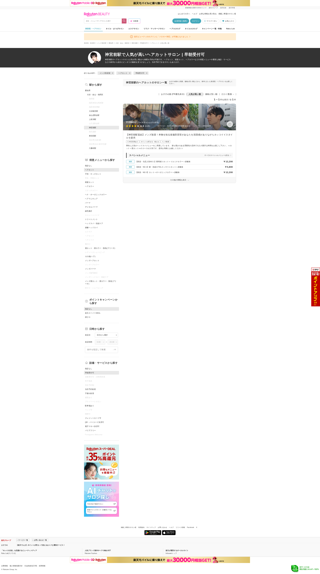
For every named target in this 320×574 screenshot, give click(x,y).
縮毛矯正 (88, 211)
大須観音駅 (93, 111)
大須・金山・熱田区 (122, 43)
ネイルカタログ (191, 29)
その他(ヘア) (90, 256)
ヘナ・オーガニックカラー (96, 195)
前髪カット (89, 182)
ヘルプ (194, 14)
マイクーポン (212, 21)
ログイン (195, 21)
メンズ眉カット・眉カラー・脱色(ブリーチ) (100, 282)
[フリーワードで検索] (124, 20)
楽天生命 (223, 8)
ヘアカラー (89, 186)
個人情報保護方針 (16, 566)
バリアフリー (90, 430)
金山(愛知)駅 (94, 115)
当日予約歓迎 (90, 389)
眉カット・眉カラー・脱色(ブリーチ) (100, 248)
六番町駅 (92, 148)
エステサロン (133, 29)
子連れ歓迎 (89, 393)
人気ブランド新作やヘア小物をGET (98, 550)
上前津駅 (92, 119)
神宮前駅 (135, 43)
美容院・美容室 (89, 43)
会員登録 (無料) (180, 21)
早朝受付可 (144, 43)
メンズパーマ (90, 269)
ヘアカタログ (175, 29)
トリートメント (91, 219)
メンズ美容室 (101, 43)
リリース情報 (180, 527)
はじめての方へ (184, 14)
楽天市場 (232, 8)
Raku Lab (230, 29)
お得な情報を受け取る (208, 14)
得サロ (87, 317)
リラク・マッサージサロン (154, 29)
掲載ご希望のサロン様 (227, 14)
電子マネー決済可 (92, 426)
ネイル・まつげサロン (115, 29)
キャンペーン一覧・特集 (212, 29)
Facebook (190, 527)
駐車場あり (89, 406)
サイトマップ (151, 527)
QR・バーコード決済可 (94, 422)
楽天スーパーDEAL (92, 313)
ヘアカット (154, 43)
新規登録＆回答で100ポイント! (195, 8)
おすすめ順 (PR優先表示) (172, 94)
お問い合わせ (162, 527)
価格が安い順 (211, 94)
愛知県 (111, 43)
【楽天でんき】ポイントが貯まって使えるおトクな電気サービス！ (40, 545)
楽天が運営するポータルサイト (177, 550)
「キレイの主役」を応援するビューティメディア (19, 550)
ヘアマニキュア (91, 199)
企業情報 (4, 566)
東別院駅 (92, 136)
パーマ (87, 203)
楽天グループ (213, 8)
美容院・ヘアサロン (93, 29)
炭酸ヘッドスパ (91, 228)
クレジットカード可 (93, 418)
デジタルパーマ (91, 207)
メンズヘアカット (92, 261)
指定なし (88, 166)
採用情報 (42, 566)
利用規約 (141, 527)
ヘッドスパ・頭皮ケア (94, 223)
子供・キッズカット (93, 174)
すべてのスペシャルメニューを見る (216, 155)
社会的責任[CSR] (30, 566)
